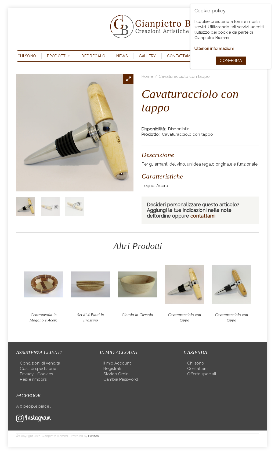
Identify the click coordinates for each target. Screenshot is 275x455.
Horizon (93, 436)
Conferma (231, 60)
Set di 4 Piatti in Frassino (90, 317)
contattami (202, 216)
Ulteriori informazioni (214, 48)
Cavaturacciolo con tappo (184, 76)
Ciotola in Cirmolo (137, 315)
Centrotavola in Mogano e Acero (43, 317)
